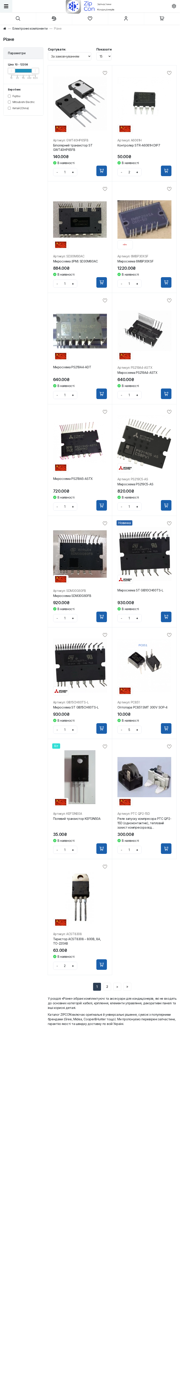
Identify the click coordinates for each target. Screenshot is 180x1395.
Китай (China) (20, 108)
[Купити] (101, 171)
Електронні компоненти (30, 28)
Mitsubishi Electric (23, 102)
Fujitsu (16, 96)
